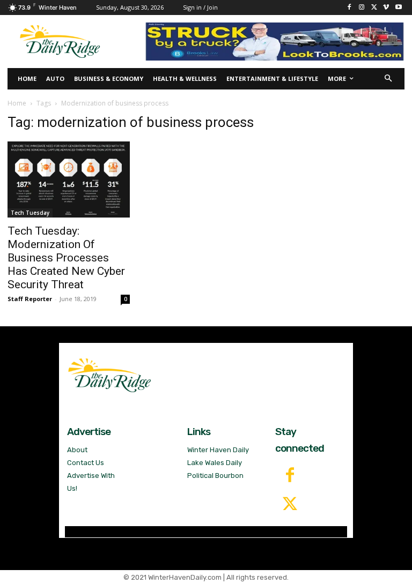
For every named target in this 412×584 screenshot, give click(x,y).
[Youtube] (398, 8)
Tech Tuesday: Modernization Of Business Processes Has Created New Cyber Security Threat (66, 257)
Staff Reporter (30, 299)
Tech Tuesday (30, 212)
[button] (389, 79)
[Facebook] (349, 8)
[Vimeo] (386, 8)
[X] (374, 8)
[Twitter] (289, 504)
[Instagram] (362, 8)
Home (17, 103)
